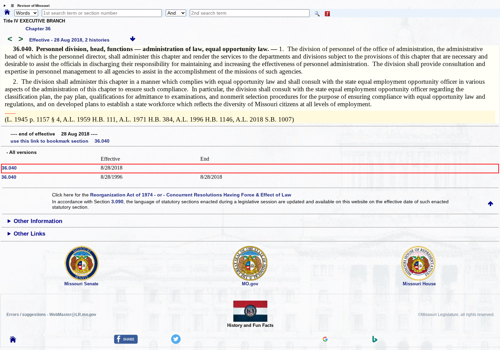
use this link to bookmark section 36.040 (60, 141)
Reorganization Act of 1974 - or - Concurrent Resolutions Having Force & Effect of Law (190, 194)
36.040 (9, 168)
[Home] (7, 12)
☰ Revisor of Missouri (28, 5)
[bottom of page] (132, 40)
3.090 (117, 201)
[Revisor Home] (13, 341)
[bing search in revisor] (374, 341)
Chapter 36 (38, 28)
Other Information (38, 221)
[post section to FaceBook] (126, 342)
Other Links (29, 233)
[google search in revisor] (325, 340)
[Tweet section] (176, 342)
